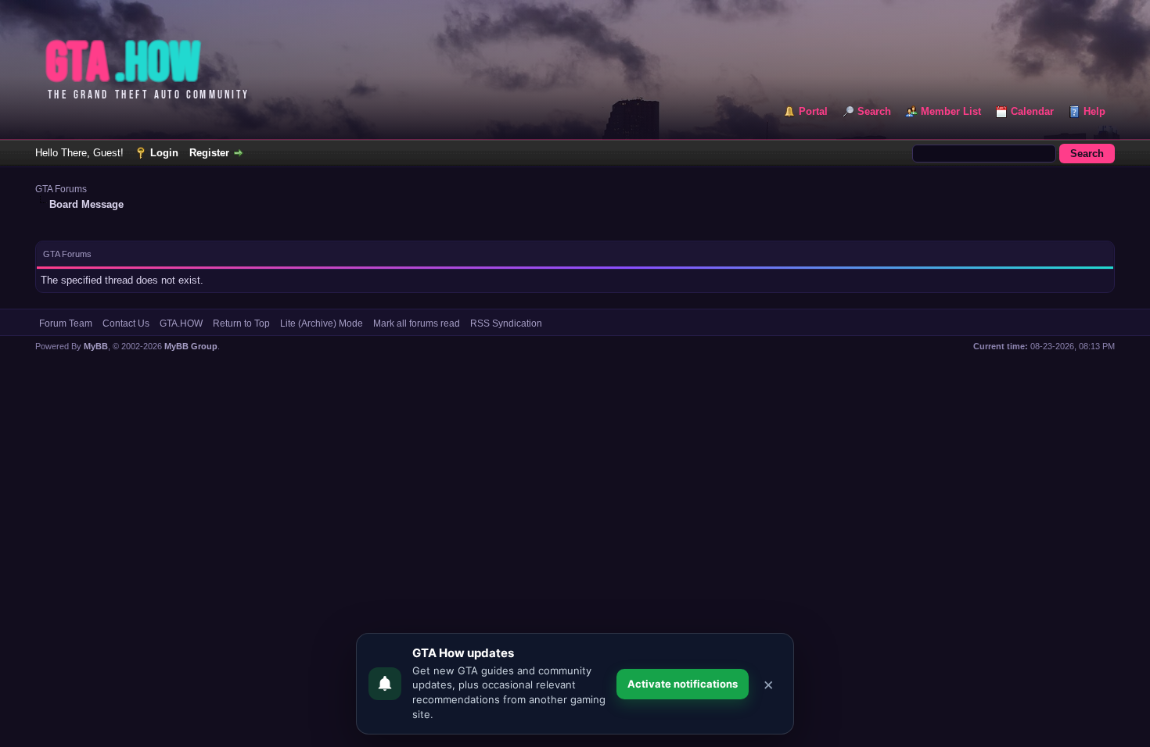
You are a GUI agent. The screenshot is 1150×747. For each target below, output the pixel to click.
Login (164, 153)
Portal (813, 111)
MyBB (96, 346)
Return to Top (241, 323)
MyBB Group (190, 346)
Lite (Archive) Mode (321, 323)
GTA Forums (61, 189)
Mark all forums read (416, 323)
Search (874, 111)
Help (1094, 111)
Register (209, 153)
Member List (951, 111)
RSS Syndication (506, 323)
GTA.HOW (181, 323)
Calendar (1032, 111)
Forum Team (65, 323)
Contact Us (125, 323)
